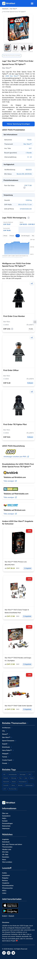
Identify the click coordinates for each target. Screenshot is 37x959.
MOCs (4, 891)
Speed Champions (8, 741)
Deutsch (11, 916)
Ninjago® (5, 754)
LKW (4, 789)
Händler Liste (6, 849)
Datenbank (6, 842)
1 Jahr (17, 235)
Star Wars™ (28, 144)
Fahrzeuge (13, 778)
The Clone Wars (13, 789)
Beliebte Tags (9, 770)
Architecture (6, 728)
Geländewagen (29, 785)
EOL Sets (5, 852)
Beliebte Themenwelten (14, 723)
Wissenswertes (7, 888)
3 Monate (11, 235)
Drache (31, 778)
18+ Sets (5, 854)
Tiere (20, 778)
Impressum (6, 828)
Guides (4, 873)
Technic (4, 757)
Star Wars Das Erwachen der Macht (11, 55)
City (3, 731)
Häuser (13, 785)
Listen (4, 893)
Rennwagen (23, 774)
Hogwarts (5, 778)
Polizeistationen (23, 781)
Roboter (14, 781)
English (4, 916)
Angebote (5, 839)
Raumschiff (6, 781)
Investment (6, 875)
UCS (30, 774)
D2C (4, 774)
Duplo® (4, 744)
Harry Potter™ (7, 750)
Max (33, 235)
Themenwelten (7, 847)
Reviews (5, 881)
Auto (26, 778)
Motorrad (20, 785)
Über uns (5, 813)
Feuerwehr (5, 785)
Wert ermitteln (7, 862)
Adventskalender (13, 774)
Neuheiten (5, 857)
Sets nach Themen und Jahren (12, 844)
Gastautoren (6, 816)
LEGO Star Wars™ (12, 76)
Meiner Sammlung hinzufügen (18, 124)
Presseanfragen (7, 823)
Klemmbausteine (7, 886)
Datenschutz (6, 826)
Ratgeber (5, 878)
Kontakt (4, 821)
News (4, 860)
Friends (4, 763)
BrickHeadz (6, 747)
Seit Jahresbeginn (25, 235)
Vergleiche (5, 883)
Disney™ (5, 734)
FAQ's (4, 818)
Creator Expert (7, 760)
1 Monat (5, 235)
